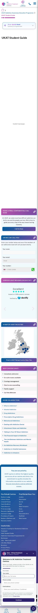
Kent (20, 504)
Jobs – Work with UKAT (8, 540)
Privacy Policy (5, 547)
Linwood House (6, 501)
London (21, 497)
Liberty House (5, 499)
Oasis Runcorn (5, 506)
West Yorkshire (23, 506)
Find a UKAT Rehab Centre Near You (19, 360)
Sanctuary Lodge (6, 513)
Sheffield (22, 516)
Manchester (22, 499)
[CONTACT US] (6, 610)
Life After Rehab (6, 543)
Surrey (21, 501)
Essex (20, 509)
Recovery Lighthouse (7, 511)
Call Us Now (19, 229)
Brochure (4, 545)
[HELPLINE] (19, 610)
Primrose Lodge (6, 509)
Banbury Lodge (5, 497)
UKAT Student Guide (7, 533)
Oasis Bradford (5, 504)
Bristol (21, 511)
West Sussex (23, 518)
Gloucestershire (24, 513)
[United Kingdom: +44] (5, 269)
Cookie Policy (5, 550)
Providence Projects (7, 516)
